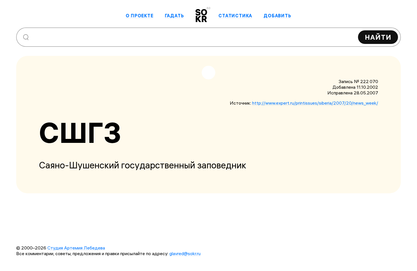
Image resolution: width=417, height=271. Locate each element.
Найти (378, 37)
